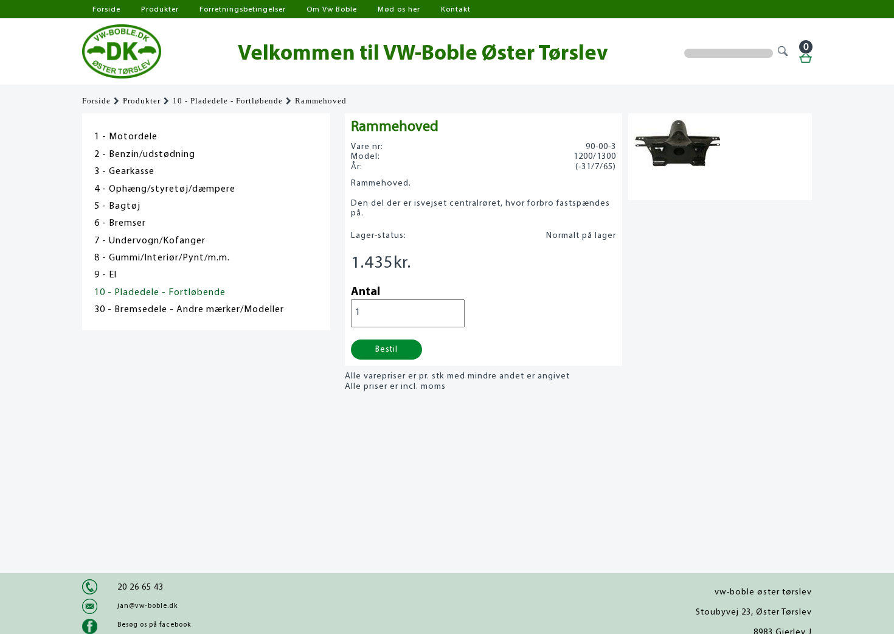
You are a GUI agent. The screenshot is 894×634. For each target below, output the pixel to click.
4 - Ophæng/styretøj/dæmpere (164, 189)
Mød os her (399, 9)
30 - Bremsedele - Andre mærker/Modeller (189, 310)
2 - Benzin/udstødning (144, 154)
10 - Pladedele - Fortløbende (228, 101)
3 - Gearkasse (124, 171)
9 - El (105, 275)
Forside (106, 9)
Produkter (160, 9)
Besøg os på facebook (154, 625)
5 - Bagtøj (117, 206)
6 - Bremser (120, 223)
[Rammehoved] (677, 164)
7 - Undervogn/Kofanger (150, 241)
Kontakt (456, 9)
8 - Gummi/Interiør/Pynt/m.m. (162, 258)
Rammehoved (321, 101)
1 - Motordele (126, 137)
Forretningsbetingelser (242, 9)
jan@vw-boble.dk (147, 606)
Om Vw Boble (332, 9)
